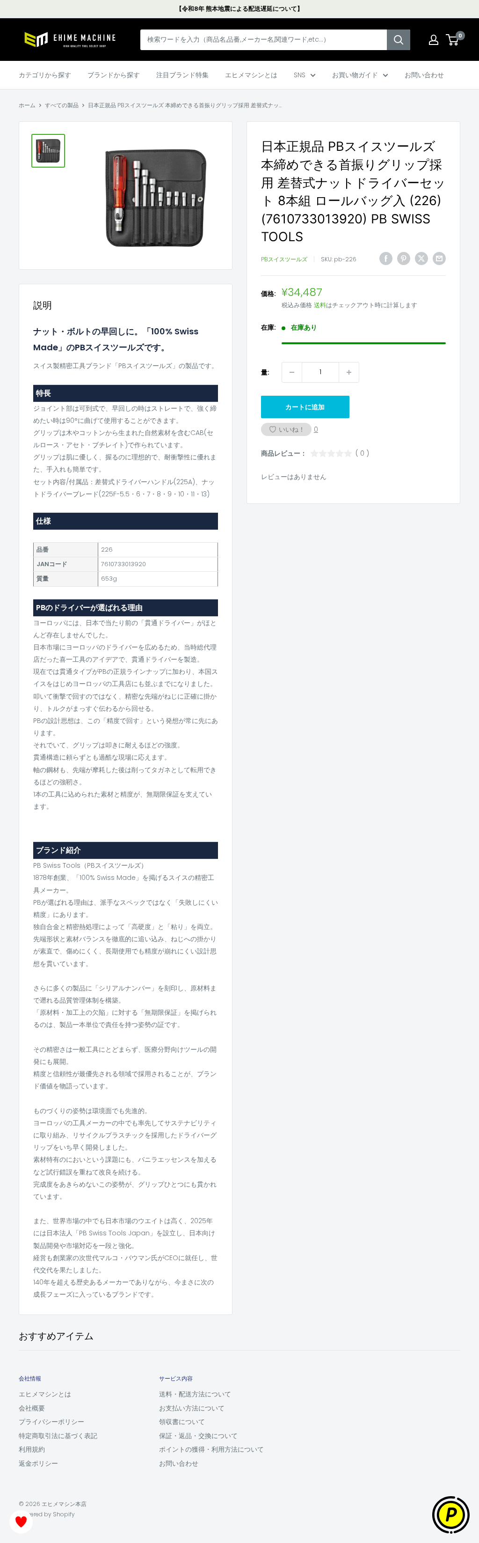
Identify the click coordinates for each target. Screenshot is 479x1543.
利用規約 (32, 1449)
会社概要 (32, 1408)
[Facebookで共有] (385, 258)
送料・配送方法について (195, 1394)
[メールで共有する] (439, 258)
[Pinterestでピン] (403, 258)
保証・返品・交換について (198, 1435)
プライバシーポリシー (51, 1421)
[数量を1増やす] (349, 372)
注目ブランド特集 (182, 75)
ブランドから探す (113, 75)
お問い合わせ (424, 75)
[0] (452, 39)
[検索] (398, 40)
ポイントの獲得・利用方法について (211, 1449)
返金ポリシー (38, 1463)
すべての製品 (62, 105)
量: (265, 372)
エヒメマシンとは (251, 75)
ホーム (27, 105)
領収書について (182, 1421)
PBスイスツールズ (284, 259)
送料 (320, 305)
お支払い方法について (192, 1408)
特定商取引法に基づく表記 (58, 1435)
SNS (299, 75)
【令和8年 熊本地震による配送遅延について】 (239, 8)
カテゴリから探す (45, 75)
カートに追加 (305, 407)
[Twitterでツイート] (421, 258)
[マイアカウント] (433, 40)
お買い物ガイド (355, 75)
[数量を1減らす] (292, 372)
